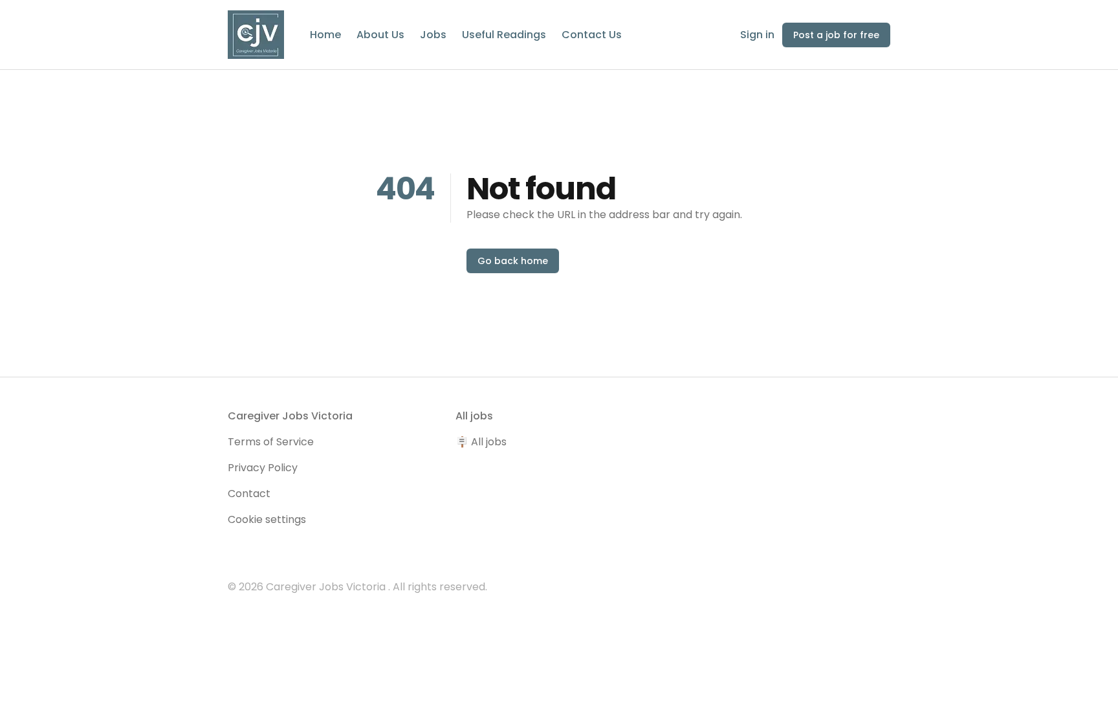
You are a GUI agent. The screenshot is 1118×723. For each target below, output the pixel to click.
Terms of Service (271, 441)
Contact (249, 493)
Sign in (757, 34)
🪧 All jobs (481, 441)
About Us (380, 34)
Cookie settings (267, 519)
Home (325, 34)
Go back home (512, 260)
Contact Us (592, 34)
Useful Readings (504, 34)
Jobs (433, 34)
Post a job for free (836, 34)
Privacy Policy (263, 467)
